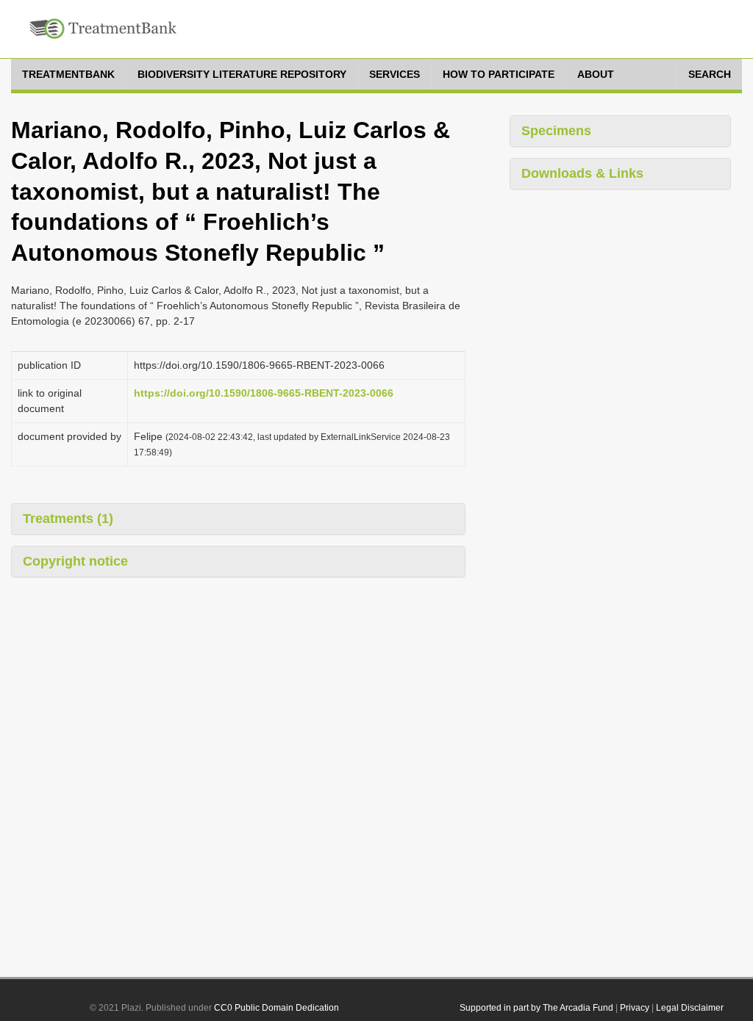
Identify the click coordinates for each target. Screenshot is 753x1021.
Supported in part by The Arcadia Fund (536, 1008)
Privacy (634, 1008)
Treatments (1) (68, 518)
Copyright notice (75, 561)
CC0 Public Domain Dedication (276, 1008)
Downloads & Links (582, 173)
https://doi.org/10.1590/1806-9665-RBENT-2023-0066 (263, 393)
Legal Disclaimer (690, 1008)
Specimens (556, 130)
